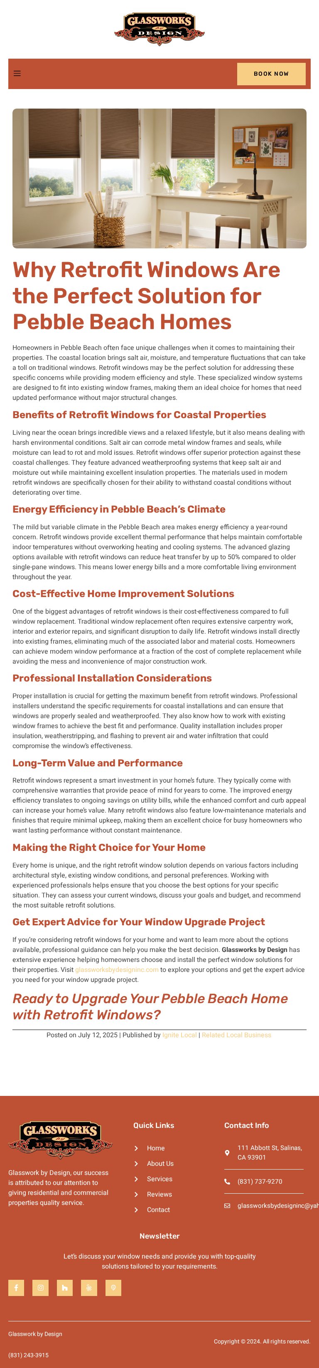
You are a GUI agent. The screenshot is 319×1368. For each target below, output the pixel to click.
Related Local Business (236, 1035)
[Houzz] (65, 1288)
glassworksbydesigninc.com (117, 970)
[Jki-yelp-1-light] (89, 1288)
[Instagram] (40, 1288)
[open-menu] (17, 74)
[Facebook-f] (16, 1288)
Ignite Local (179, 1035)
